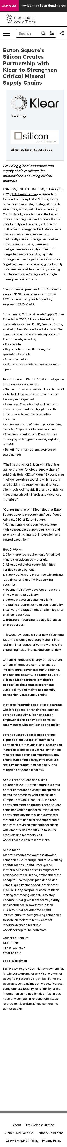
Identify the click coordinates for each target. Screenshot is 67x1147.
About (17, 1125)
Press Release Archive (39, 1125)
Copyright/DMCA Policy (22, 1141)
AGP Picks (9, 5)
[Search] (43, 33)
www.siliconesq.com (16, 840)
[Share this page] (61, 33)
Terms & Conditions (50, 1133)
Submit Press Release (18, 1133)
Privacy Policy (51, 1141)
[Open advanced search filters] (52, 33)
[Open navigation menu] (6, 33)
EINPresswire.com (24, 194)
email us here (12, 953)
